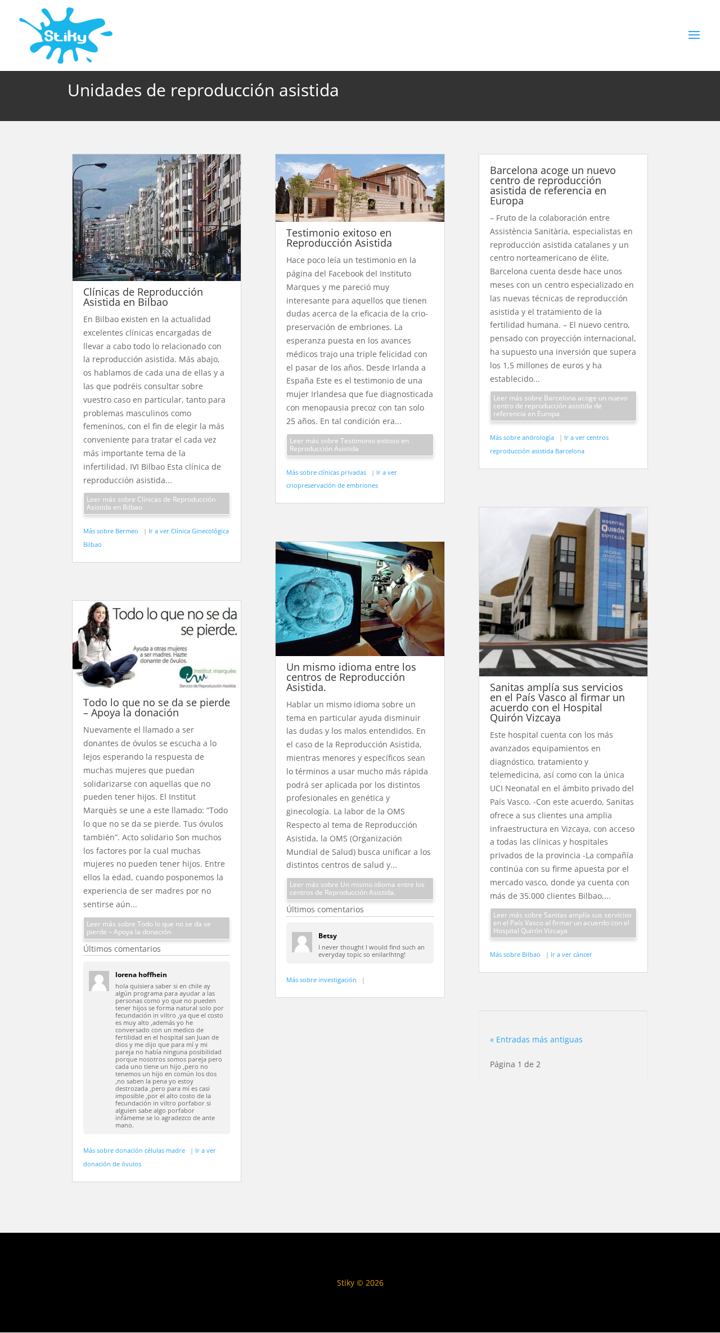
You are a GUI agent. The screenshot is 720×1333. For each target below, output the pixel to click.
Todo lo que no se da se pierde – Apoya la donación (156, 707)
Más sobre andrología (523, 437)
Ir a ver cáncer (571, 954)
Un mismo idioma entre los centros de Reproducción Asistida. (351, 677)
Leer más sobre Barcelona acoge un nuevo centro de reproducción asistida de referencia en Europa (560, 405)
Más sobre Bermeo (111, 531)
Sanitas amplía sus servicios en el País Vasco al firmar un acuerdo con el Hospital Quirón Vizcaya (557, 702)
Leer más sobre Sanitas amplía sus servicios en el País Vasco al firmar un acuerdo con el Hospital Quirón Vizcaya (562, 922)
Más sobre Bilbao (516, 954)
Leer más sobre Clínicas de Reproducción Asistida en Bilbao (151, 503)
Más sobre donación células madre (135, 1150)
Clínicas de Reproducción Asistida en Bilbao (143, 297)
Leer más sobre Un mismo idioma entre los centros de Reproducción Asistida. (357, 888)
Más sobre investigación (322, 979)
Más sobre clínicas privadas (327, 472)
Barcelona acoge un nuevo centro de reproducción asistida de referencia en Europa (553, 185)
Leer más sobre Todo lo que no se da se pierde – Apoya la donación (149, 928)
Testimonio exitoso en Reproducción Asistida (339, 237)
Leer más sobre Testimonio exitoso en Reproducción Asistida (349, 444)
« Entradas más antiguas (536, 1039)
